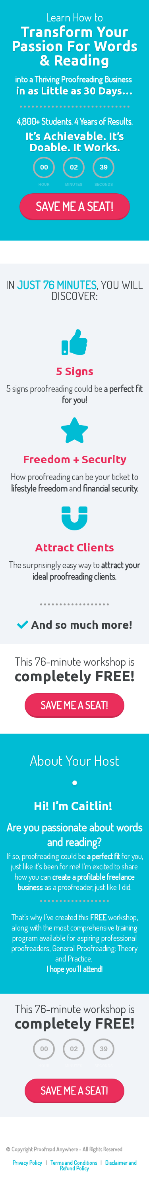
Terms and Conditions (73, 1162)
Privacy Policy (27, 1162)
